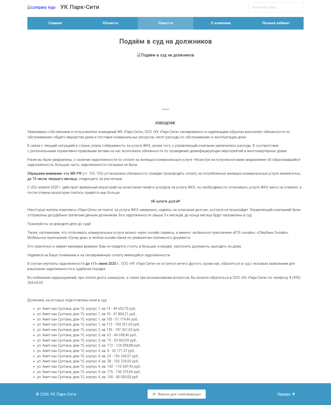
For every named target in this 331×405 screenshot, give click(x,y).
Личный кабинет (276, 23)
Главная (55, 23)
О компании (221, 23)
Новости (165, 23)
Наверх (284, 394)
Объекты (110, 23)
